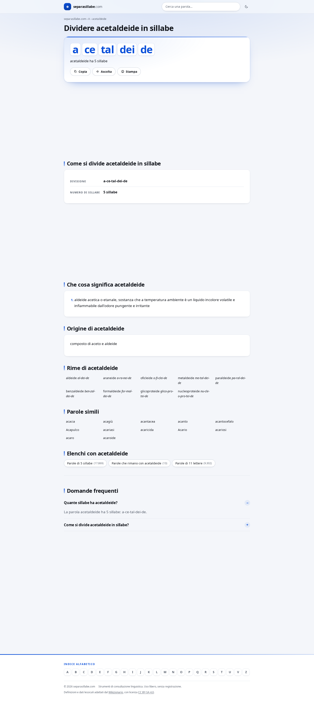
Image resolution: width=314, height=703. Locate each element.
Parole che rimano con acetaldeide (139, 463)
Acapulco (72, 430)
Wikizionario (116, 692)
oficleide (154, 378)
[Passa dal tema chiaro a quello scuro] (246, 6)
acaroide (109, 438)
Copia (83, 72)
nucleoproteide (193, 393)
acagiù (108, 421)
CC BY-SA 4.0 (146, 692)
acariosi (220, 430)
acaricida (147, 430)
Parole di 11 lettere (193, 463)
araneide (117, 378)
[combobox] (201, 6)
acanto (183, 421)
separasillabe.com (75, 19)
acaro (70, 438)
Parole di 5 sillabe (85, 463)
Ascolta (106, 72)
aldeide (77, 378)
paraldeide (230, 380)
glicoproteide (157, 393)
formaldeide (117, 393)
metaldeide (193, 380)
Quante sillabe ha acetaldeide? (90, 502)
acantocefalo (224, 421)
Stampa (131, 72)
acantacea (148, 421)
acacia (70, 421)
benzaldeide (80, 393)
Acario (182, 430)
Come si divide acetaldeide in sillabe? (96, 524)
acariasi (108, 430)
